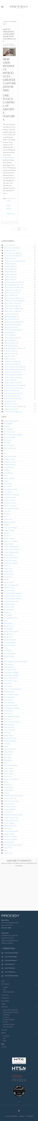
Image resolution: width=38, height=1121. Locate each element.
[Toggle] (35, 245)
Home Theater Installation (12, 308)
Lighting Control (8, 634)
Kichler (5, 648)
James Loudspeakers (9, 653)
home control (7, 719)
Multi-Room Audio (9, 351)
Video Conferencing (9, 448)
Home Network (8, 711)
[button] (2, 7)
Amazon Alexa (7, 847)
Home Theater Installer (11, 311)
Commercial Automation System (13, 815)
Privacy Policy (29, 1116)
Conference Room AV (10, 798)
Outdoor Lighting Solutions (11, 549)
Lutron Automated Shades (12, 330)
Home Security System (11, 293)
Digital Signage (7, 757)
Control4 (6, 793)
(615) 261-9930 (6, 928)
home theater (7, 683)
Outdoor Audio (8, 359)
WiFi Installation (8, 423)
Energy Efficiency (8, 752)
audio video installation (10, 837)
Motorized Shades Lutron (11, 601)
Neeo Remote (9, 207)
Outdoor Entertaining (9, 560)
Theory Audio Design (9, 456)
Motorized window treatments (12, 596)
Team (4, 989)
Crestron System (9, 277)
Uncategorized (8, 401)
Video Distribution (8, 445)
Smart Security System (11, 396)
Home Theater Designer (11, 306)
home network (7, 713)
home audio (7, 733)
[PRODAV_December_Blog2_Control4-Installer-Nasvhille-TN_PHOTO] (9, 52)
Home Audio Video (9, 730)
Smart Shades (7, 484)
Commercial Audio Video (11, 253)
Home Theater (7, 686)
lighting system (7, 623)
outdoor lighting (8, 555)
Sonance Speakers (9, 478)
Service (3, 1004)
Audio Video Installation (10, 839)
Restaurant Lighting (9, 522)
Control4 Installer (8, 44)
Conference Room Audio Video (13, 261)
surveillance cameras (9, 464)
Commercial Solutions (10, 806)
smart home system (9, 500)
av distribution (7, 828)
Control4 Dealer (9, 264)
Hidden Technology (9, 741)
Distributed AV (7, 754)
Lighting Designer (9, 327)
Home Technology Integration (13, 301)
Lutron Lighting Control (11, 338)
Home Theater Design (10, 681)
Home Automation (9, 724)
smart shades (7, 486)
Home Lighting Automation (12, 285)
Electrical (6, 1017)
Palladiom (6, 533)
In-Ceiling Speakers (9, 667)
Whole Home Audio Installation (13, 406)
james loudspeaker (9, 656)
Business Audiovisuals (10, 826)
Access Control (8, 245)
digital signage (7, 760)
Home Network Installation (12, 287)
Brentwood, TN (8, 250)
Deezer (5, 763)
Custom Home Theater (10, 765)
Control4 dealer (8, 790)
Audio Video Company (11, 248)
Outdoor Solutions (9, 1024)
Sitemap (21, 1116)
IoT (4, 659)
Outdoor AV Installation (11, 361)
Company (5, 987)
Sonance (6, 481)
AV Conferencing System (10, 831)
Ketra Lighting (7, 651)
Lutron (5, 620)
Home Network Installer (11, 290)
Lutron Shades (7, 615)
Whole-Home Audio (10, 409)
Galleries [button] (4, 1030)
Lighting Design (8, 629)
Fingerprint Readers (9, 749)
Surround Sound (8, 467)
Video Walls (6, 443)
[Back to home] (19, 7)
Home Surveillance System (12, 298)
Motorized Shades (9, 343)
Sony (4, 1038)
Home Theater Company (11, 303)
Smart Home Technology (11, 495)
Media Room (7, 612)
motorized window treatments (12, 599)
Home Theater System (10, 670)
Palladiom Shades (8, 530)
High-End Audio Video (10, 738)
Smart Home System (10, 390)
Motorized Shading (10, 345)
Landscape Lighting (10, 314)
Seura (4, 1041)
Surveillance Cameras (9, 462)
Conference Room (8, 804)
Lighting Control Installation (12, 322)
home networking (8, 702)
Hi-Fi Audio (6, 744)
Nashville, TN (8, 356)
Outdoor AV (7, 566)
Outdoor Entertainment (11, 364)
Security (5, 1022)
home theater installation (11, 672)
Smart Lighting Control (10, 489)
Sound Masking (8, 473)
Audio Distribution (8, 842)
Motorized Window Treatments (13, 348)
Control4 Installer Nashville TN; (12, 45)
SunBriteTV (6, 470)
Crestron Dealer (9, 271)
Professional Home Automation (14, 385)
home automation (8, 727)
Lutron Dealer (8, 332)
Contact (4, 1047)
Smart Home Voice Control (12, 393)
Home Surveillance (10, 295)
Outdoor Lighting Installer (12, 375)
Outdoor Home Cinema (11, 372)
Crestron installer (8, 774)
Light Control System (10, 319)
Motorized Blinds (9, 340)
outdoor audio (7, 568)
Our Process (5, 998)
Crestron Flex (7, 776)
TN (4, 451)
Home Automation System (11, 722)
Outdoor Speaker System (12, 383)
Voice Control (7, 440)
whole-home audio (9, 432)
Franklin (5, 746)
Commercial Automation (11, 256)
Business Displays (8, 823)
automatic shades (8, 834)
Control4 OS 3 (11, 215)
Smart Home (7, 511)
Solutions (4, 1007)
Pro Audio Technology (10, 527)
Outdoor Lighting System (12, 377)
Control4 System (9, 269)
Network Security (8, 574)
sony (4, 475)
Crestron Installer (9, 274)
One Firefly (14, 1116)
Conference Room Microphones (13, 795)
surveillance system (9, 459)
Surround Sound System (12, 398)
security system (8, 519)
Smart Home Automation (12, 388)
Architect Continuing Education (12, 845)
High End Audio (9, 279)
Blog (2, 1044)
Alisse (5, 850)
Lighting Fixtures (8, 626)
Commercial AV (8, 258)
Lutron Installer (9, 335)
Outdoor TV (7, 536)
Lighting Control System (11, 324)
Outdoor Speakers (9, 538)
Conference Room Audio (10, 801)
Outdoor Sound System (10, 541)
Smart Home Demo (8, 992)
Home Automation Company (13, 282)
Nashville (6, 579)
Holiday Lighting (8, 735)
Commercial (6, 1015)
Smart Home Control (11, 199)
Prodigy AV (6, 525)
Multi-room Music (8, 582)
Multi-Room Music (9, 353)
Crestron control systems (11, 779)
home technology (8, 692)
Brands (3, 1033)
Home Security (7, 700)
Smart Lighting (7, 492)
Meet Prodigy (5, 984)
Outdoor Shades (9, 380)
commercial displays (9, 809)
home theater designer (10, 678)
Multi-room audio (8, 590)
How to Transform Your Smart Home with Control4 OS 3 (9, 35)
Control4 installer (8, 157)
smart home (7, 514)
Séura (5, 516)
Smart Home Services (9, 503)
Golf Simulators (8, 1027)
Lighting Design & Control (11, 1012)
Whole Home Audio (10, 404)
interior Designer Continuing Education (15, 661)
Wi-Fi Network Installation (12, 412)
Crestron (6, 782)
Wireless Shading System (10, 421)
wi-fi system (6, 426)
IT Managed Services (9, 1019)
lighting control (7, 637)
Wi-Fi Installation (8, 429)
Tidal (4, 454)
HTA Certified (5, 1001)
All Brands (6, 1036)
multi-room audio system (11, 585)
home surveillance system (11, 694)
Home (3, 981)
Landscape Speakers (10, 316)
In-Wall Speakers (8, 664)
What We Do (4, 995)
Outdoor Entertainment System (14, 367)
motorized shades (8, 607)
